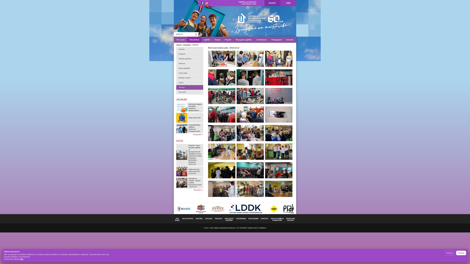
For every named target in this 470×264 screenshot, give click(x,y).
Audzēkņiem (262, 40)
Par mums (181, 40)
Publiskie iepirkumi (185, 59)
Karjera (218, 40)
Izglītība (207, 40)
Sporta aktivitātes (184, 68)
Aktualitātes (194, 40)
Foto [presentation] (179, 141)
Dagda (272, 3)
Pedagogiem (276, 40)
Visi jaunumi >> (198, 134)
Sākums (179, 45)
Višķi (288, 3)
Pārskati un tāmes (185, 78)
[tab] (179, 140)
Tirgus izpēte (183, 73)
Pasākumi (182, 54)
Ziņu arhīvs (182, 92)
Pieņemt (461, 253)
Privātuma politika (290, 219)
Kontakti (289, 40)
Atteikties (449, 253)
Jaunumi (181, 49)
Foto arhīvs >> (198, 190)
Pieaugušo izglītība (244, 40)
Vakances (182, 63)
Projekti (228, 40)
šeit (22, 259)
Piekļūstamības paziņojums (277, 219)
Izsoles (181, 82)
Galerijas (182, 87)
